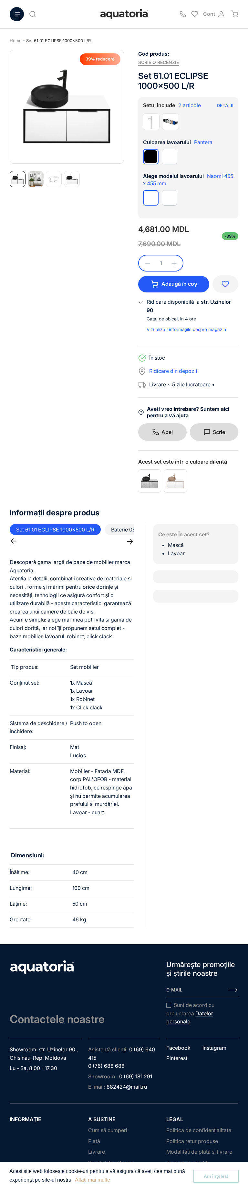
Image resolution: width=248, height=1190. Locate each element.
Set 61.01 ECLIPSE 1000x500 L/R (58, 40)
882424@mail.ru (127, 1087)
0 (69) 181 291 (135, 1076)
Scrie (219, 432)
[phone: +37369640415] (182, 14)
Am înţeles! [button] (216, 1176)
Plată (94, 1141)
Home (16, 40)
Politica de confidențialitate (198, 1130)
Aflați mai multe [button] (92, 1180)
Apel (167, 432)
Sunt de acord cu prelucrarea (190, 1013)
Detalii (225, 105)
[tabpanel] (67, 106)
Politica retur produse (192, 1141)
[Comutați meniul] (17, 14)
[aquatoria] (124, 14)
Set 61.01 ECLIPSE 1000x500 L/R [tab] (55, 529)
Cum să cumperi (107, 1130)
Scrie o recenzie (158, 62)
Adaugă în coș (179, 284)
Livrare (96, 1151)
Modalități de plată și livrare (199, 1151)
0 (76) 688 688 (106, 1066)
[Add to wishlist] (225, 284)
